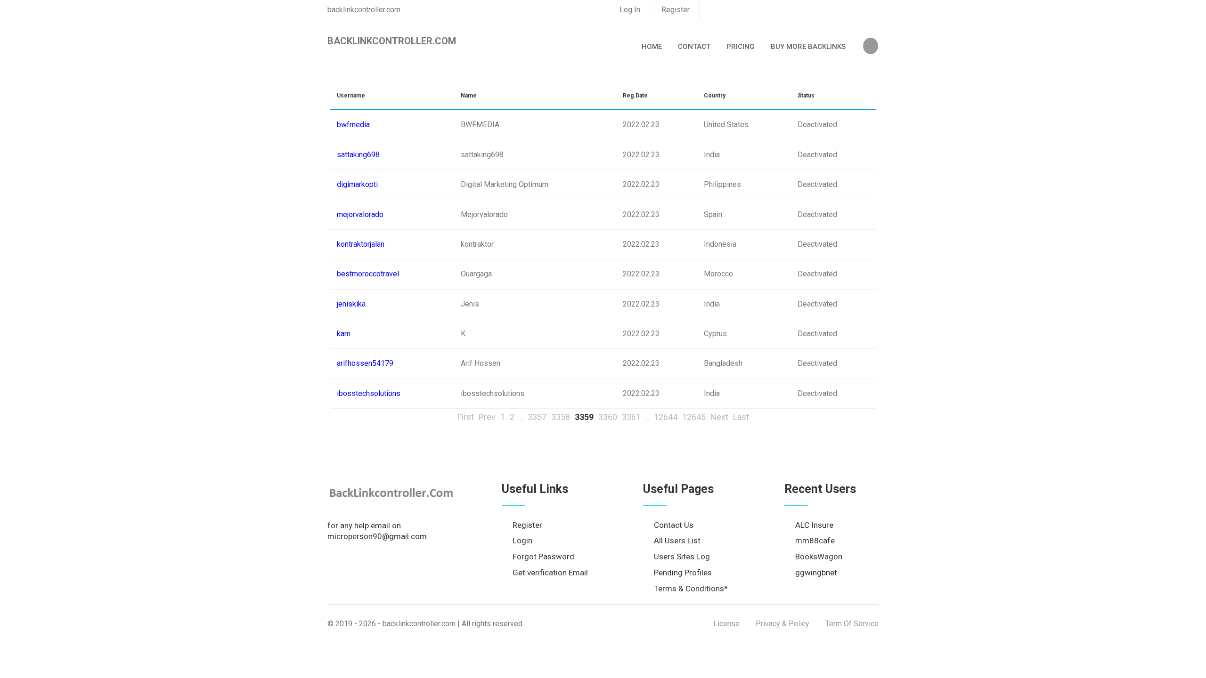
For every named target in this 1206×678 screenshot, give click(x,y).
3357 (537, 417)
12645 (694, 417)
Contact (694, 46)
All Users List (677, 540)
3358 (560, 417)
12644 (665, 417)
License (726, 623)
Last (741, 417)
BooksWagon (818, 556)
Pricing (740, 46)
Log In (629, 9)
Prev (487, 417)
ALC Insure (814, 525)
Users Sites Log (682, 556)
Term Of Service (852, 623)
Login (522, 540)
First (465, 417)
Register (675, 9)
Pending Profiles (683, 572)
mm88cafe (815, 540)
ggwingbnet (816, 572)
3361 (631, 417)
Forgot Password (543, 556)
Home (652, 46)
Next (719, 417)
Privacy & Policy (782, 623)
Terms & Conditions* (691, 588)
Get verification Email (550, 572)
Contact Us (673, 525)
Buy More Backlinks (808, 46)
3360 (607, 417)
